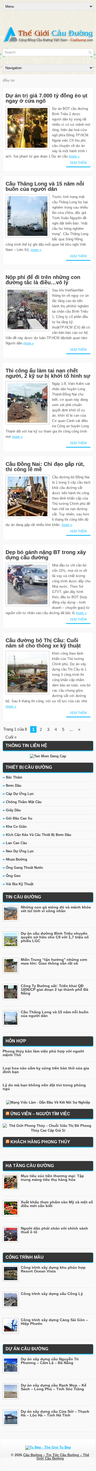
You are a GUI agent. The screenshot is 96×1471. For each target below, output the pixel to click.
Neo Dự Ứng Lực (20, 851)
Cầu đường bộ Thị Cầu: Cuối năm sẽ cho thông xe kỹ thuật (43, 643)
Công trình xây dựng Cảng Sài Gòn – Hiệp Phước (54, 1322)
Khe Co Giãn (16, 827)
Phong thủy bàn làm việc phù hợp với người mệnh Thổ (43, 1053)
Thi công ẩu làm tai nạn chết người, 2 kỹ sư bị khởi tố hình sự (48, 373)
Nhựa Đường (16, 859)
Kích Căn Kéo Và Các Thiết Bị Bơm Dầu (38, 835)
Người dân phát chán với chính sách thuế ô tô (54, 1230)
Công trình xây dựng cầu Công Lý (52, 1294)
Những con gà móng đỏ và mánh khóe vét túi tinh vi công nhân (56, 909)
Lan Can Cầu (16, 843)
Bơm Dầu (13, 786)
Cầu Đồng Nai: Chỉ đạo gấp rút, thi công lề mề (45, 466)
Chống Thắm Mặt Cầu (24, 802)
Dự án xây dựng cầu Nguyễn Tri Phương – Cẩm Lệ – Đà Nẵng (50, 1361)
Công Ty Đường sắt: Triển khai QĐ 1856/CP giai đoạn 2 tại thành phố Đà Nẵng (54, 989)
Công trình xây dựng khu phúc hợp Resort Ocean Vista (53, 1269)
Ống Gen (13, 876)
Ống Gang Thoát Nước (24, 868)
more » (74, 156)
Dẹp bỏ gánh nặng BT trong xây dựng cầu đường (46, 554)
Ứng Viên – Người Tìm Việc (40, 1114)
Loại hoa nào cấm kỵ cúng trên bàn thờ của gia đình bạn (46, 1070)
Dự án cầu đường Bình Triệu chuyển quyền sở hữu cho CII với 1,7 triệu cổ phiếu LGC (55, 937)
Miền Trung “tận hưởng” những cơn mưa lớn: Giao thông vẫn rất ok (54, 961)
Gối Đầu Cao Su (19, 818)
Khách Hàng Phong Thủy (40, 1142)
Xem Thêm (78, 163)
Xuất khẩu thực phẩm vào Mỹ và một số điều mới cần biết (57, 1204)
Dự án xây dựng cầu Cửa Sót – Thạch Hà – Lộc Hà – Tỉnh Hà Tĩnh (55, 1413)
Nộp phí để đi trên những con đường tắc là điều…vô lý (43, 279)
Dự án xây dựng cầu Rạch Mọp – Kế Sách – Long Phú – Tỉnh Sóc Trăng (53, 1387)
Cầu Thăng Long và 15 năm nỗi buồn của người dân (45, 186)
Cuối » (11, 737)
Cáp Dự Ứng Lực (20, 794)
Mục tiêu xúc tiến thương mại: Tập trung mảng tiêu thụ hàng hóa (52, 1178)
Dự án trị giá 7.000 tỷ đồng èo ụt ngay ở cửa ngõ (46, 98)
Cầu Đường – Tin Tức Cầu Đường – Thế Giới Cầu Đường (56, 1456)
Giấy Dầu (13, 810)
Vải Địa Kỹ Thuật (19, 884)
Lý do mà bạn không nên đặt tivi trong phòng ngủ (44, 1087)
